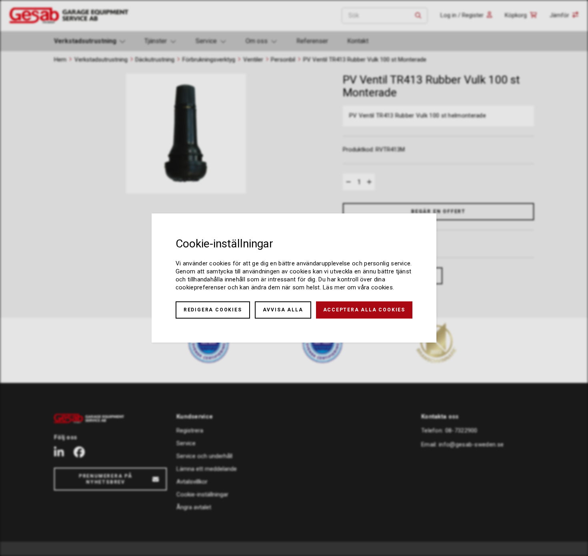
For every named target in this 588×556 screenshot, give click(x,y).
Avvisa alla (283, 310)
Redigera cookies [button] (213, 310)
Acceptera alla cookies (364, 310)
